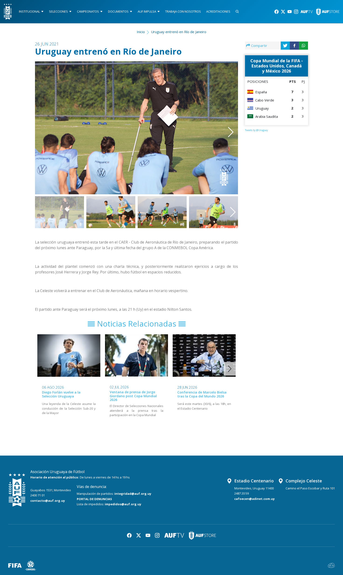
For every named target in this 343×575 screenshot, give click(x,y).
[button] (224, 121)
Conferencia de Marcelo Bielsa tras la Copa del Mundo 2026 (202, 394)
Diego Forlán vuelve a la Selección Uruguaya (61, 394)
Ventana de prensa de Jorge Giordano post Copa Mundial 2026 (133, 396)
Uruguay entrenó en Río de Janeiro (178, 31)
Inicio (141, 31)
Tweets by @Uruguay (256, 130)
